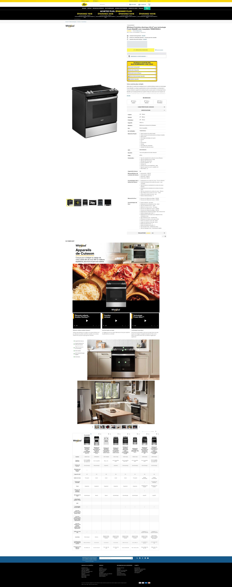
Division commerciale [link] (121, 571)
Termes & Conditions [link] (121, 573)
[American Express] (146, 583)
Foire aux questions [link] (86, 572)
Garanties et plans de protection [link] (105, 573)
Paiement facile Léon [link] (103, 575)
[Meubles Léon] (84, 4)
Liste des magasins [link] (85, 570)
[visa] (143, 583)
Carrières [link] (119, 569)
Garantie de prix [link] (102, 570)
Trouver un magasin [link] (86, 569)
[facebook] (140, 558)
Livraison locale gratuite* (135, 67)
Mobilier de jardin (133, 8)
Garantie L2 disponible (134, 70)
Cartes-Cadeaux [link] (102, 576)
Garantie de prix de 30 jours (135, 73)
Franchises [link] (119, 572)
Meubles (84, 8)
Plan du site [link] (84, 577)
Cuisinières (84, 21)
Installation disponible (134, 79)
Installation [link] (101, 572)
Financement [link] (101, 571)
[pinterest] (145, 558)
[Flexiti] (140, 583)
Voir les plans (143, 46)
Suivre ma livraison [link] (103, 569)
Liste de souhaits (155, 50)
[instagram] (142, 558)
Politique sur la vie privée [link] (122, 570)
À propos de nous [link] (120, 568)
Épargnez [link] (83, 573)
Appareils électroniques (121, 8)
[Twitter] (137, 558)
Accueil (67, 21)
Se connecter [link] (137, 568)
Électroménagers (109, 8)
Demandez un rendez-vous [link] (87, 571)
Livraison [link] (101, 568)
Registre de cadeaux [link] (139, 570)
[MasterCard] (149, 583)
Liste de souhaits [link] (138, 571)
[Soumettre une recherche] (127, 4)
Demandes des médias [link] (121, 575)
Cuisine (79, 21)
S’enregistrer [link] (137, 572)
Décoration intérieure (98, 8)
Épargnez (141, 8)
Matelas (89, 8)
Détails (143, 35)
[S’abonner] (131, 558)
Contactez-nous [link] (85, 568)
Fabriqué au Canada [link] (86, 575)
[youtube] (148, 558)
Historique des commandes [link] (140, 569)
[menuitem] (147, 8)
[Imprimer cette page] (165, 236)
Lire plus (128, 95)
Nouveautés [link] (84, 576)
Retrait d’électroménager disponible (137, 76)
